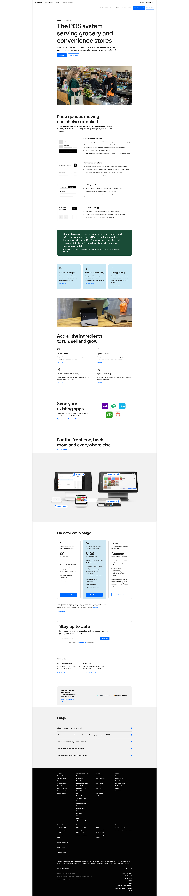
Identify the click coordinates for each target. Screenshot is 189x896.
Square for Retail (80, 785)
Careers (98, 837)
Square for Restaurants (82, 788)
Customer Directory (81, 808)
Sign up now (104, 638)
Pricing (117, 775)
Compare (61, 611)
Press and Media (100, 830)
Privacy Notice (128, 878)
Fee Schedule (95, 607)
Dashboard (79, 793)
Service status (118, 790)
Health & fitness (61, 847)
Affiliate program (100, 832)
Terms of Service (127, 875)
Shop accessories (112, 501)
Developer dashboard (81, 835)
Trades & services (61, 850)
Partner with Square (101, 835)
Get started (62, 55)
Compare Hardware (101, 790)
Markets (59, 840)
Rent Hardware (99, 795)
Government (129, 883)
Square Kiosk (99, 785)
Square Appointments (82, 783)
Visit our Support (89, 672)
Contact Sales (118, 780)
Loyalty (78, 805)
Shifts (77, 800)
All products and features (83, 820)
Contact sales (74, 55)
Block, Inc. (129, 890)
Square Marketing (81, 803)
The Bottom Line (119, 785)
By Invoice (59, 780)
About (97, 827)
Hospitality (60, 855)
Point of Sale (79, 775)
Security (130, 880)
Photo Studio (79, 818)
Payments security (62, 790)
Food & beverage (61, 830)
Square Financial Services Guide (123, 888)
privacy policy (82, 642)
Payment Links (80, 780)
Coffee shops (60, 832)
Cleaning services (61, 852)
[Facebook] (129, 868)
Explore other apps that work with (68, 419)
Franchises (60, 835)
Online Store (79, 778)
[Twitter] (127, 868)
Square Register (112, 474)
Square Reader (62, 506)
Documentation (80, 832)
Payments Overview (62, 775)
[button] (74, 474)
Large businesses (61, 827)
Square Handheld (100, 778)
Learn (60, 362)
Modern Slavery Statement (125, 885)
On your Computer (62, 783)
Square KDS (79, 790)
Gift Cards (79, 813)
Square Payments (61, 793)
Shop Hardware (100, 793)
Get (62, 283)
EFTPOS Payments (61, 778)
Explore (115, 286)
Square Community (120, 783)
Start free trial (94, 595)
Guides (117, 788)
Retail (58, 837)
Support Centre (119, 778)
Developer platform (81, 827)
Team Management (81, 798)
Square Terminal (91, 500)
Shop (61, 449)
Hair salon (59, 845)
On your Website (61, 785)
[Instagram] (131, 868)
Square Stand (80, 474)
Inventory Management (82, 810)
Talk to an (89, 283)
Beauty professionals (62, 842)
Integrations (79, 815)
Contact (61, 672)
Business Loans (80, 795)
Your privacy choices (126, 873)
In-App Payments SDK (81, 830)
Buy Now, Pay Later (62, 788)
